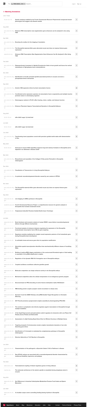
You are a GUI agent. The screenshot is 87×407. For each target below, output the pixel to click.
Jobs (44, 405)
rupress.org (7, 370)
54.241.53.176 (8, 19)
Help (49, 405)
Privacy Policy (77, 405)
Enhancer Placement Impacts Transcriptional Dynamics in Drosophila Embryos (38, 106)
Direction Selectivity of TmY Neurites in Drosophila (30, 337)
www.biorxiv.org (8, 54)
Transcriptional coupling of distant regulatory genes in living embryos (35, 366)
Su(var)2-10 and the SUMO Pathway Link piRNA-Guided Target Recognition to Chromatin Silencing (41, 295)
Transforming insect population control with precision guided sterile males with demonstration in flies (42, 137)
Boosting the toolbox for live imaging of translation (30, 42)
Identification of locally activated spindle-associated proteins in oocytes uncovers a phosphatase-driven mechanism (39, 77)
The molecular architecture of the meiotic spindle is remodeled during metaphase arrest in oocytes (41, 371)
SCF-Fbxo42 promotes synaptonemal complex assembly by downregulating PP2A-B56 (40, 301)
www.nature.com (8, 366)
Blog (23, 405)
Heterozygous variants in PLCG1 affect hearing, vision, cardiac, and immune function (40, 100)
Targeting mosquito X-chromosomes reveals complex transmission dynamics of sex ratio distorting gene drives (41, 326)
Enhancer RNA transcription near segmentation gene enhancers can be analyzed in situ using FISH (42, 31)
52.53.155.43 (8, 117)
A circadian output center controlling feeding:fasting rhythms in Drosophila (37, 392)
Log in (73, 4)
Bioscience (29, 405)
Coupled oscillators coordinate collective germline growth (32, 264)
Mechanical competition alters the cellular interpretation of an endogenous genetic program (42, 276)
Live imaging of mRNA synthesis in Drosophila (28, 199)
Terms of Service (66, 405)
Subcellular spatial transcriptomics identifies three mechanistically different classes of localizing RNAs (43, 247)
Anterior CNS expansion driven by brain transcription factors (32, 88)
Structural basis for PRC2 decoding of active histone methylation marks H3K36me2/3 (39, 282)
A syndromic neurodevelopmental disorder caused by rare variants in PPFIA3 (37, 176)
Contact (57, 405)
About (17, 405)
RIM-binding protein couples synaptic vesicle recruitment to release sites (36, 289)
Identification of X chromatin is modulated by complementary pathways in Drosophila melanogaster (40, 332)
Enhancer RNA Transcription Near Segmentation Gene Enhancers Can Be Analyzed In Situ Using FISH (43, 55)
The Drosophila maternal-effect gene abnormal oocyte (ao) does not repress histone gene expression (41, 49)
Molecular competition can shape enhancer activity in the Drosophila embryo (37, 270)
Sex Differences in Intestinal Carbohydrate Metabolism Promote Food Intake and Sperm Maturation (40, 382)
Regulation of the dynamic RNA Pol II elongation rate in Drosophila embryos (37, 258)
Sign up (79, 4)
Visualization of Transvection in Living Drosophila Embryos (32, 170)
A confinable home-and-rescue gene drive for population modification (35, 240)
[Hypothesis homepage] (5, 4)
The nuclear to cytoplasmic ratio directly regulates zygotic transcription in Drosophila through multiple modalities (42, 307)
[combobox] (43, 4)
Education (37, 405)
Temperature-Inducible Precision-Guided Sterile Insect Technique (34, 211)
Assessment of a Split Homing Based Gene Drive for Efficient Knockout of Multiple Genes (41, 319)
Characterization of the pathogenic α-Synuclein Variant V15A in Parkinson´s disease (39, 348)
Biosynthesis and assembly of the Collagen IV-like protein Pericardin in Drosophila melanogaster (39, 159)
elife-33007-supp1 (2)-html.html (24, 127)
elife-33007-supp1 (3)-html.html (24, 117)
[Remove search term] (25, 4)
